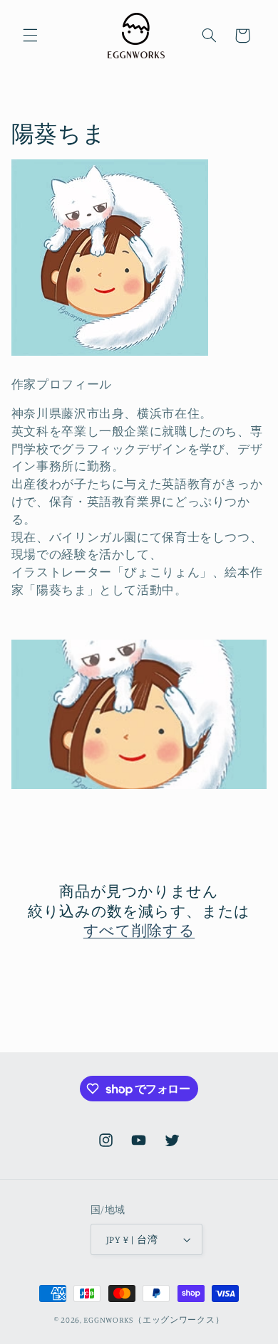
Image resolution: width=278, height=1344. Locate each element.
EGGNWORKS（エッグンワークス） (153, 1320)
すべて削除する (139, 930)
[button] (30, 35)
